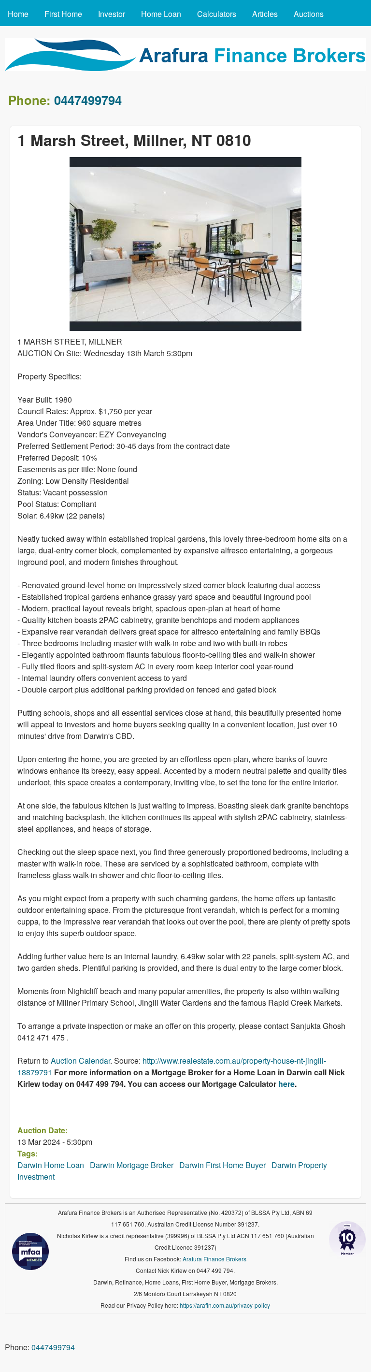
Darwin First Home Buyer (222, 1164)
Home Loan (161, 13)
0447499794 (88, 100)
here (286, 1083)
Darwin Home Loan (50, 1164)
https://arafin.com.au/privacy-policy (225, 1305)
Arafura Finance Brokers (214, 1259)
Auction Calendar (80, 1060)
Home (18, 13)
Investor (111, 13)
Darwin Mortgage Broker (131, 1164)
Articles (265, 13)
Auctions (309, 13)
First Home (63, 13)
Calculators (216, 13)
